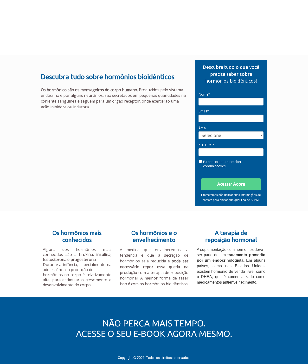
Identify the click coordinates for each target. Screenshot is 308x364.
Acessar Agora (231, 184)
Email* (204, 111)
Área (202, 128)
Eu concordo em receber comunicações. (221, 164)
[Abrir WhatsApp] (296, 351)
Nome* (204, 94)
